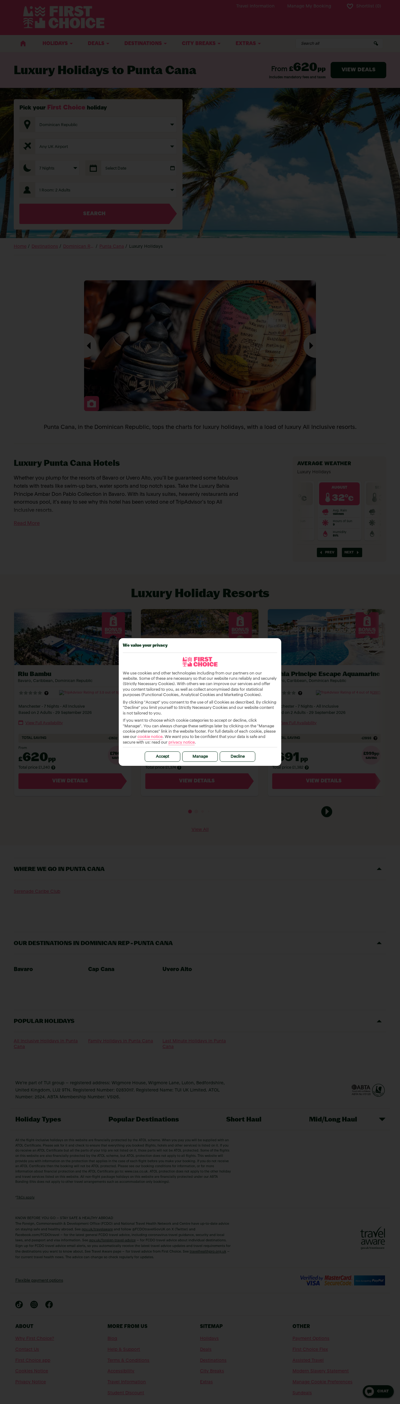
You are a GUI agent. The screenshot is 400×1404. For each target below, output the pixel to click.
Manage (200, 757)
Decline (238, 757)
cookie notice (150, 737)
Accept (162, 757)
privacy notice (181, 742)
